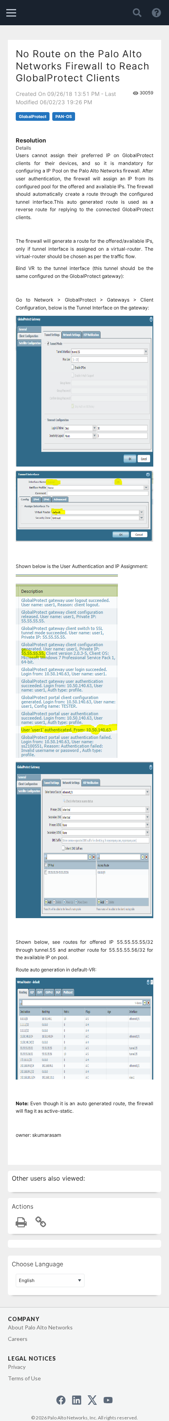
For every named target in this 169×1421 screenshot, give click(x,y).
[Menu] (11, 12)
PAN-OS (63, 116)
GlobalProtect (32, 116)
